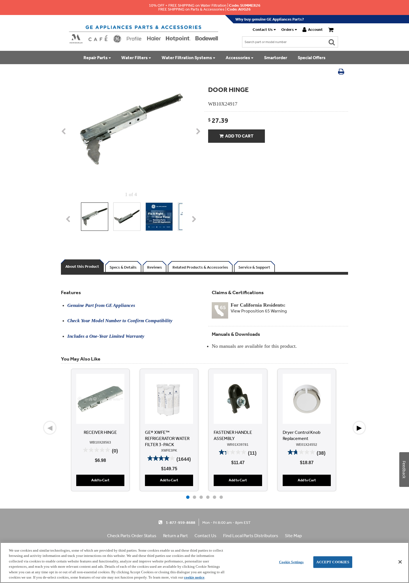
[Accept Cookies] (400, 562)
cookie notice (194, 577)
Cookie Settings (291, 562)
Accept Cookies (332, 562)
